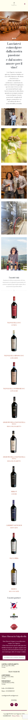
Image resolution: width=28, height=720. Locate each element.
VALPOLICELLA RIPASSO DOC (14, 356)
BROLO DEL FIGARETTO (14, 426)
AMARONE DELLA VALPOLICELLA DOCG (14, 423)
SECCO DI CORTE (14, 591)
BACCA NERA (14, 558)
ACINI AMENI (14, 358)
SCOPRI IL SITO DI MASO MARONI (14, 657)
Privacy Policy (16, 716)
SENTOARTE (14, 528)
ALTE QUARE (14, 391)
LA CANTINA (6, 34)
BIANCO (14, 589)
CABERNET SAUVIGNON (14, 525)
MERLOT (14, 492)
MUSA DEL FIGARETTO (14, 461)
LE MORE (14, 494)
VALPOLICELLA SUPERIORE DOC (14, 389)
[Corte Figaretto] (14, 3)
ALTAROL (14, 325)
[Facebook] (11, 704)
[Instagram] (16, 704)
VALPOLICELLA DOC (14, 323)
